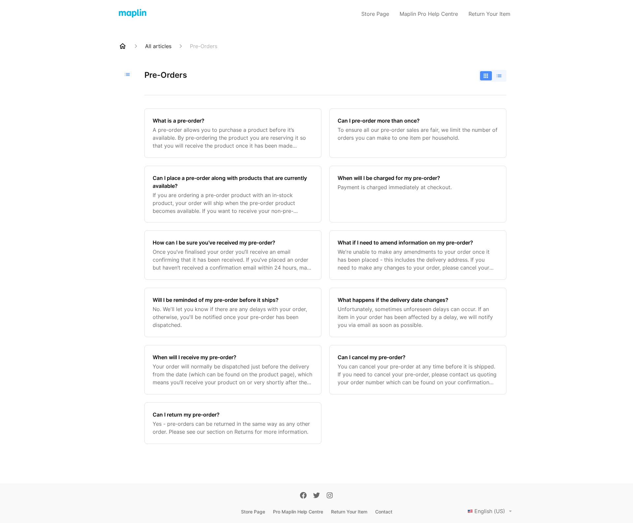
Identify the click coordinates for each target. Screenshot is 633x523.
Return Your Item (489, 14)
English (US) (489, 511)
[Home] (123, 46)
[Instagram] (330, 496)
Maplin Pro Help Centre (429, 14)
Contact (383, 511)
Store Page (375, 14)
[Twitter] (316, 496)
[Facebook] (303, 496)
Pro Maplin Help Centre (298, 511)
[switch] (492, 76)
